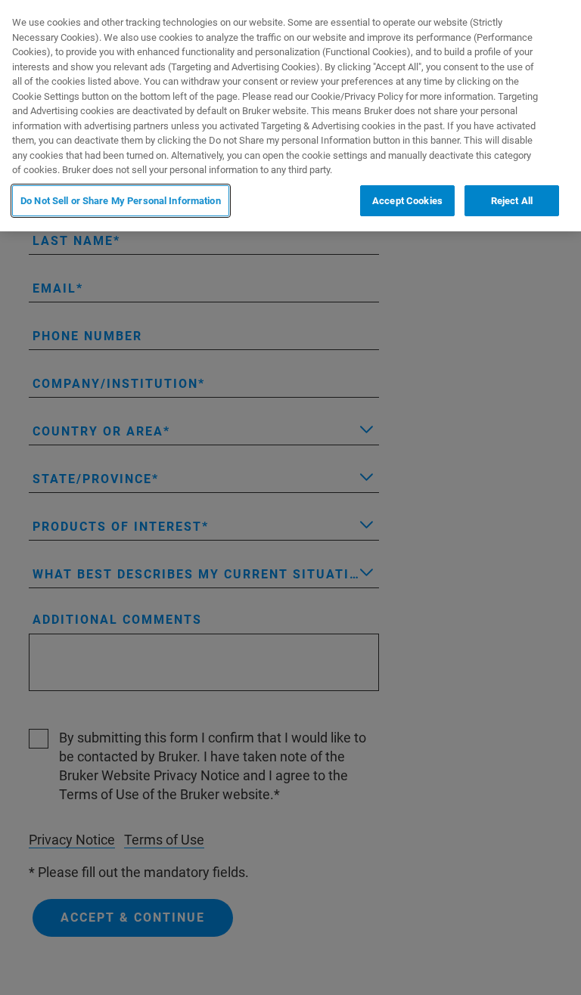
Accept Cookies (407, 200)
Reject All (512, 200)
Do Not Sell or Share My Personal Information (120, 200)
